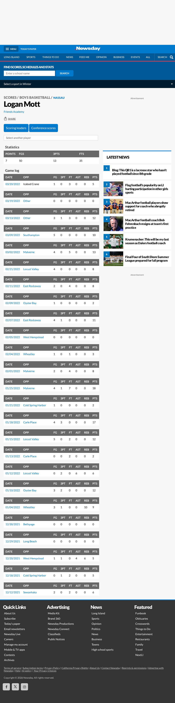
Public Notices (56, 639)
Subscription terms (33, 668)
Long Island (11, 57)
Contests (9, 654)
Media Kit (53, 613)
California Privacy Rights (75, 668)
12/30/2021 (12, 524)
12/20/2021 (12, 558)
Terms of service (12, 668)
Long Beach (30, 541)
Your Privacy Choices (44, 670)
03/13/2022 (12, 217)
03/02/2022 (12, 252)
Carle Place (29, 422)
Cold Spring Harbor (34, 405)
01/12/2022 (12, 473)
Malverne (29, 252)
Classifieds (54, 634)
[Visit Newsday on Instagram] (24, 686)
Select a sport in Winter (17, 83)
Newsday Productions (61, 623)
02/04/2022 (12, 354)
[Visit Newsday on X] (15, 686)
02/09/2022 (12, 303)
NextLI (139, 654)
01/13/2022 (12, 456)
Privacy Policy (52, 668)
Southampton (31, 235)
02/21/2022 (12, 269)
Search (64, 73)
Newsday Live (12, 634)
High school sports (102, 649)
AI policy (26, 670)
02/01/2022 (12, 371)
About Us (9, 613)
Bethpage (29, 524)
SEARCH (162, 57)
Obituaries (141, 618)
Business (118, 57)
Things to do (50, 57)
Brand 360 (54, 618)
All (148, 57)
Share (12, 119)
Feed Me (84, 57)
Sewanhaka (30, 592)
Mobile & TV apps (14, 649)
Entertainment (144, 634)
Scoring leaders (16, 128)
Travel (139, 649)
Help (17, 670)
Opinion (101, 57)
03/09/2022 (12, 235)
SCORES (10, 97)
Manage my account (16, 644)
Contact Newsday (110, 668)
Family (139, 644)
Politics (96, 629)
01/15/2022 (12, 439)
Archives (9, 660)
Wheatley (29, 354)
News (69, 57)
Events (135, 57)
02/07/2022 (12, 320)
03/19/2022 (12, 200)
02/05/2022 (12, 337)
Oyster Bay (29, 303)
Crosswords (142, 623)
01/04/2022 (12, 507)
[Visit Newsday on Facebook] (6, 686)
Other (26, 200)
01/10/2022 (12, 490)
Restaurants (142, 639)
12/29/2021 (12, 541)
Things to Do (142, 629)
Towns (95, 644)
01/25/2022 (12, 388)
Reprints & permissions (134, 668)
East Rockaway (32, 286)
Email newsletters (14, 629)
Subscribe (10, 618)
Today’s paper (12, 623)
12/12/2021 (12, 592)
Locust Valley (31, 269)
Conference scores (43, 128)
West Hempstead (33, 337)
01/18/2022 (12, 422)
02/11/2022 (12, 286)
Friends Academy (14, 111)
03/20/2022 (12, 184)
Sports (30, 57)
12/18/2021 (12, 575)
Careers (8, 639)
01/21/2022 (12, 405)
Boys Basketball (34, 97)
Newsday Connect (58, 629)
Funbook (140, 613)
